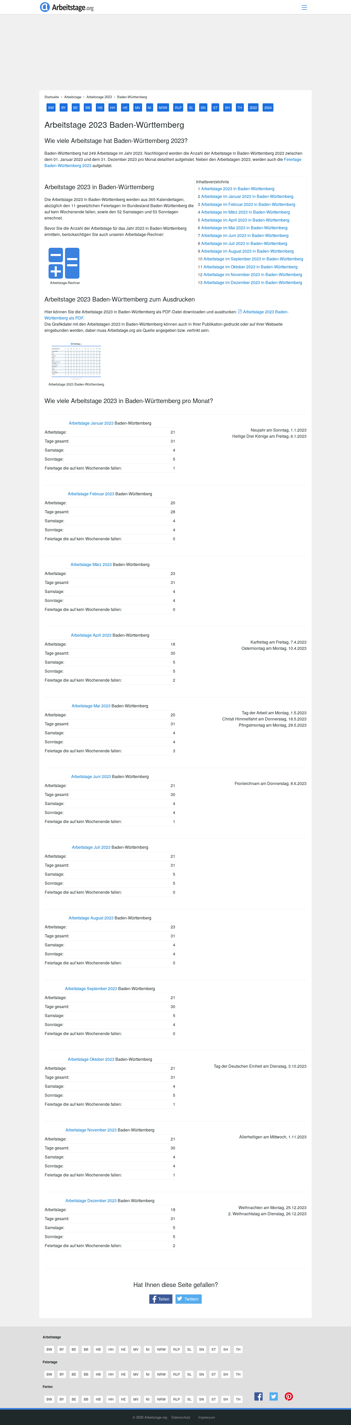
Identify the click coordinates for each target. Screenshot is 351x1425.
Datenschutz (180, 1417)
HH (112, 107)
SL (191, 107)
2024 (268, 107)
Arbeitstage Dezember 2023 (91, 1200)
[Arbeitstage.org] (66, 12)
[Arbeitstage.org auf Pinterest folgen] (288, 1399)
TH (239, 107)
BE (75, 107)
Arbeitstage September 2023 (91, 988)
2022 (253, 107)
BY (63, 107)
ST (215, 107)
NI (149, 107)
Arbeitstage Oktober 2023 (91, 1059)
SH (227, 107)
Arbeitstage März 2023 (91, 564)
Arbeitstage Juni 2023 (91, 776)
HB (100, 107)
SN (203, 107)
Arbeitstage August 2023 (91, 918)
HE (125, 107)
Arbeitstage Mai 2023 (91, 706)
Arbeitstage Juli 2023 (91, 847)
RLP (178, 107)
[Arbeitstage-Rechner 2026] (65, 277)
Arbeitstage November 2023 (91, 1130)
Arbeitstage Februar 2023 (91, 494)
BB (88, 107)
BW (51, 107)
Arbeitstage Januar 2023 (91, 423)
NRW (163, 107)
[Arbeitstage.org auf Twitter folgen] (273, 1399)
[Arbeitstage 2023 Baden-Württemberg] (76, 378)
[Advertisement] (175, 54)
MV (137, 107)
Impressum (206, 1417)
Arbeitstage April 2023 (91, 635)
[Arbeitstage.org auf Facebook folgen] (258, 1399)
